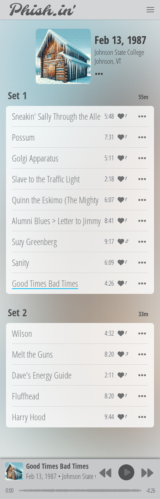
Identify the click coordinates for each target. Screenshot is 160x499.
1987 (136, 39)
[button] (150, 9)
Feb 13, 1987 (41, 476)
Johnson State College (87, 476)
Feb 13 (108, 39)
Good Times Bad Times (57, 466)
